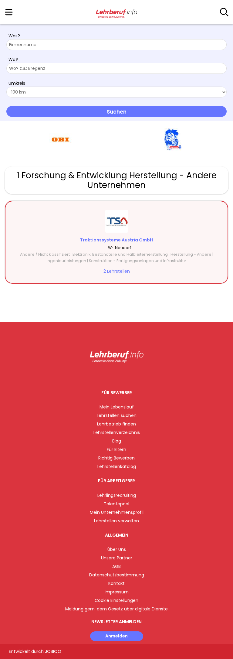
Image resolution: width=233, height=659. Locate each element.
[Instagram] (112, 375)
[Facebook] (102, 375)
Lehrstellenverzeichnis (116, 432)
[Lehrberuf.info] (116, 12)
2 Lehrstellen (116, 271)
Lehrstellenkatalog (116, 466)
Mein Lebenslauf (117, 407)
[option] (60, 140)
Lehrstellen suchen (117, 415)
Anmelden (116, 636)
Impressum (117, 592)
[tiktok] (131, 375)
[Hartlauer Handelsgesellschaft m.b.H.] (172, 139)
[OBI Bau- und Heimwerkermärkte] (60, 139)
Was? (14, 36)
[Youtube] (122, 375)
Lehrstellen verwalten (116, 521)
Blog (116, 441)
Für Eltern (116, 449)
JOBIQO (53, 651)
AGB (116, 566)
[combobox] (116, 44)
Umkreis (16, 83)
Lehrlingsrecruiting (116, 495)
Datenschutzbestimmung (116, 575)
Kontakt (116, 583)
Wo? (13, 59)
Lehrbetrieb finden (116, 424)
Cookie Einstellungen (116, 600)
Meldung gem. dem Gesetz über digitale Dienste (116, 609)
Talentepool (116, 504)
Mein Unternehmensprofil (117, 512)
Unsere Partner (116, 558)
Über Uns (116, 549)
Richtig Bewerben (116, 458)
